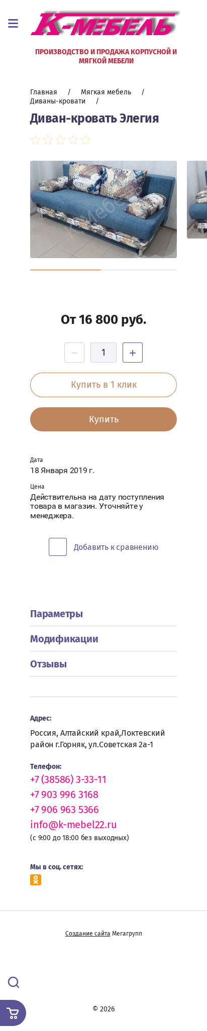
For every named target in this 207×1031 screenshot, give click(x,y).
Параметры (56, 614)
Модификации (64, 639)
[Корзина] (13, 1013)
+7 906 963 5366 (64, 810)
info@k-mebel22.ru (73, 825)
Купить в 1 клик (104, 384)
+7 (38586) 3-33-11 (68, 779)
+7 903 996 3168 (64, 794)
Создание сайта (88, 933)
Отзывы (48, 664)
